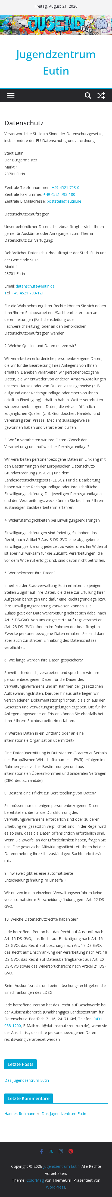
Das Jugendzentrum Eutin (26, 1080)
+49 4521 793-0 (65, 187)
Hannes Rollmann (19, 1113)
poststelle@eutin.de (64, 201)
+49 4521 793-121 (28, 292)
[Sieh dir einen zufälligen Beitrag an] (101, 95)
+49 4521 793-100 (59, 194)
